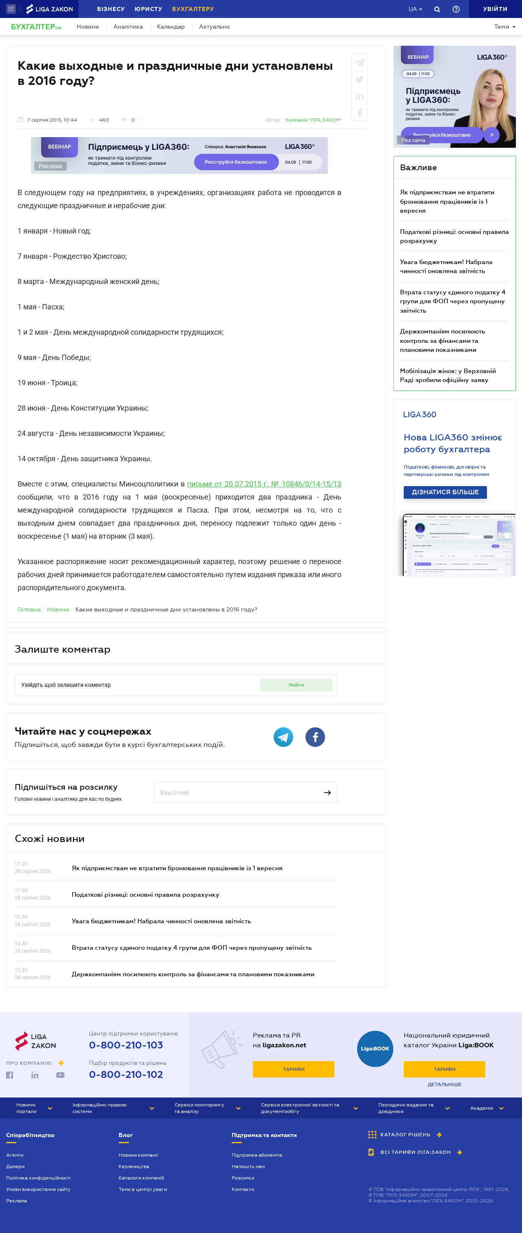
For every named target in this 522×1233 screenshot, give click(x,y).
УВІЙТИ (296, 685)
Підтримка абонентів (257, 1155)
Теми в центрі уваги (143, 1189)
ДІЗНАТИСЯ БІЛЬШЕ (445, 492)
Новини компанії (138, 1155)
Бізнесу (111, 9)
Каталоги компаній (141, 1178)
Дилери (15, 1166)
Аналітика (128, 26)
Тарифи (294, 1069)
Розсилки (243, 1178)
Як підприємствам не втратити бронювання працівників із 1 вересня (177, 867)
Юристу (148, 9)
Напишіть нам (248, 1166)
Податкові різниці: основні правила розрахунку (145, 894)
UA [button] (413, 9)
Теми (502, 26)
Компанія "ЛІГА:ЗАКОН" (313, 120)
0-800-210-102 (126, 1075)
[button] (11, 9)
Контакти (243, 1189)
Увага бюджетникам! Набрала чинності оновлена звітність (161, 920)
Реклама (16, 1201)
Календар (171, 26)
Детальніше (445, 1084)
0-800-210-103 (126, 1045)
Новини (88, 26)
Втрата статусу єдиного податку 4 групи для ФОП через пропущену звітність (192, 947)
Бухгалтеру (193, 9)
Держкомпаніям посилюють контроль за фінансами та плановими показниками (193, 974)
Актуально (214, 26)
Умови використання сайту (38, 1189)
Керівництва (134, 1166)
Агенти (14, 1155)
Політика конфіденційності (38, 1178)
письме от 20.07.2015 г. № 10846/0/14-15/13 (264, 484)
